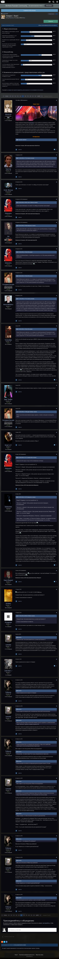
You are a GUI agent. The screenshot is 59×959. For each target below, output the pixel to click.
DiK (8, 236)
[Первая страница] (4, 96)
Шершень (8, 213)
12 (10, 96)
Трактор (8, 169)
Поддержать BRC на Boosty (30, 10)
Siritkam (8, 603)
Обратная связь (39, 954)
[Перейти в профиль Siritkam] (8, 595)
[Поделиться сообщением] (56, 100)
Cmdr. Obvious (8, 190)
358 (54, 54)
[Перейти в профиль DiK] (8, 228)
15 (17, 96)
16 (20, 96)
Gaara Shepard (8, 580)
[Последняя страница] (42, 96)
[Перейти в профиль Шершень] (8, 205)
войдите (10, 90)
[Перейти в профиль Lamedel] (8, 638)
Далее (38, 96)
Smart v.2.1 (8, 445)
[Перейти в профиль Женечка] (3, 17)
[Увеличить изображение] (36, 113)
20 (30, 96)
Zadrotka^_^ (8, 671)
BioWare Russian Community (16, 6)
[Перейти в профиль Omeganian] (8, 617)
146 (54, 60)
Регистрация (49, 5)
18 (25, 96)
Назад (6, 96)
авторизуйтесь (46, 923)
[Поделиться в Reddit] (2, 942)
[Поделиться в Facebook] (7, 942)
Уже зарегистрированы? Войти (35, 5)
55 (54, 43)
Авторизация (5, 13)
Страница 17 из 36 (48, 96)
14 (15, 96)
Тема (16, 954)
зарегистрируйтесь (18, 90)
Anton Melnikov (8, 304)
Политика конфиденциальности (26, 954)
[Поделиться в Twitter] (4, 942)
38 (54, 64)
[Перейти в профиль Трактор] (8, 161)
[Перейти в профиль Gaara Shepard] (8, 574)
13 (12, 96)
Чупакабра (8, 340)
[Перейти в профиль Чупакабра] (8, 332)
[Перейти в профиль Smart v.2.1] (8, 437)
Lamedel (8, 645)
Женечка (11, 17)
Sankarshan (8, 507)
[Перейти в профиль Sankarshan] (8, 499)
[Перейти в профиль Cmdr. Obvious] (8, 185)
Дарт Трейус (8, 399)
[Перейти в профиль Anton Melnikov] (8, 299)
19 (27, 96)
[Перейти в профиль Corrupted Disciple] (8, 278)
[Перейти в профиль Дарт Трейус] (8, 391)
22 (35, 96)
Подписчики (51, 13)
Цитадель (31, 122)
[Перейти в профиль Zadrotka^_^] (8, 664)
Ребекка (8, 692)
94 (54, 39)
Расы (24, 17)
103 (54, 83)
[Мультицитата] (16, 149)
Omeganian (8, 622)
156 (54, 31)
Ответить (50, 21)
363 (54, 74)
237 (54, 35)
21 (32, 96)
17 (22, 96)
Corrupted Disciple (8, 284)
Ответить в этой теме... (15, 930)
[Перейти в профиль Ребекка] (8, 685)
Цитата (20, 149)
